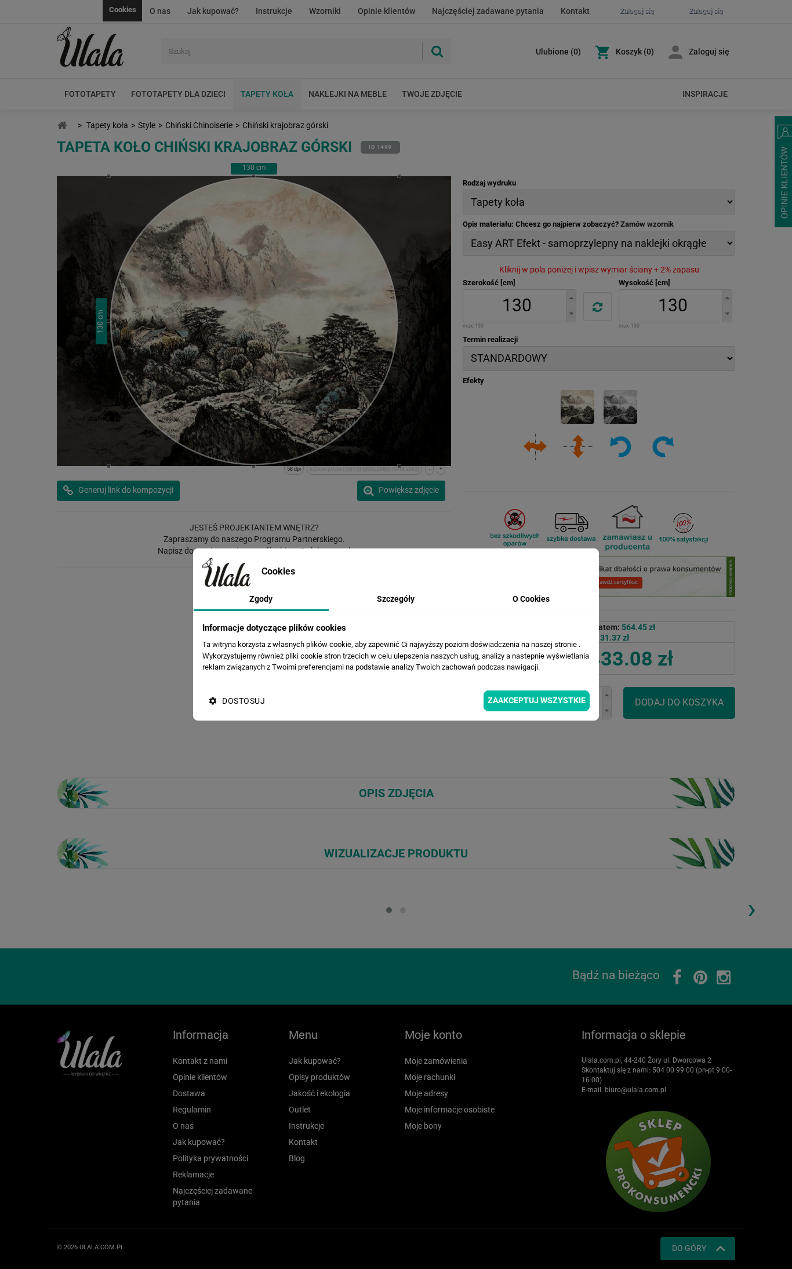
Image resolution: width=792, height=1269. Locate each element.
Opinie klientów (386, 11)
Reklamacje (193, 1174)
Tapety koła (267, 94)
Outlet (300, 1109)
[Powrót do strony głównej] (62, 125)
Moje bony (423, 1125)
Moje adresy (426, 1093)
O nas (160, 11)
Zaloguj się (709, 51)
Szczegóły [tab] (396, 598)
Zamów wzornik (647, 224)
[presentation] (751, 908)
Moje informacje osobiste (450, 1109)
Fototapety (90, 94)
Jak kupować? (213, 11)
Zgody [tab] (261, 598)
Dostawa (189, 1093)
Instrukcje (274, 11)
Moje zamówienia (436, 1061)
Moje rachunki (430, 1077)
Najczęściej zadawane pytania (488, 11)
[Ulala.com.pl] (104, 47)
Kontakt (575, 11)
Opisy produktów (319, 1077)
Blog (297, 1158)
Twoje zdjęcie (432, 94)
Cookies (122, 9)
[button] (571, 298)
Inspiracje (705, 94)
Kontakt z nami (200, 1061)
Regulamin (192, 1109)
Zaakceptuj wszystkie (537, 700)
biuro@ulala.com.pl (635, 1090)
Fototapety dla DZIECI (178, 94)
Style (146, 125)
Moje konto (433, 1035)
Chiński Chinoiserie (198, 125)
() (558, 51)
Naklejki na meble (347, 94)
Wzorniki (325, 11)
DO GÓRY (689, 1248)
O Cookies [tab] (531, 598)
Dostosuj (243, 701)
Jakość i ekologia (319, 1093)
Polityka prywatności (210, 1158)
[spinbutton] (516, 305)
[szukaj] (436, 51)
